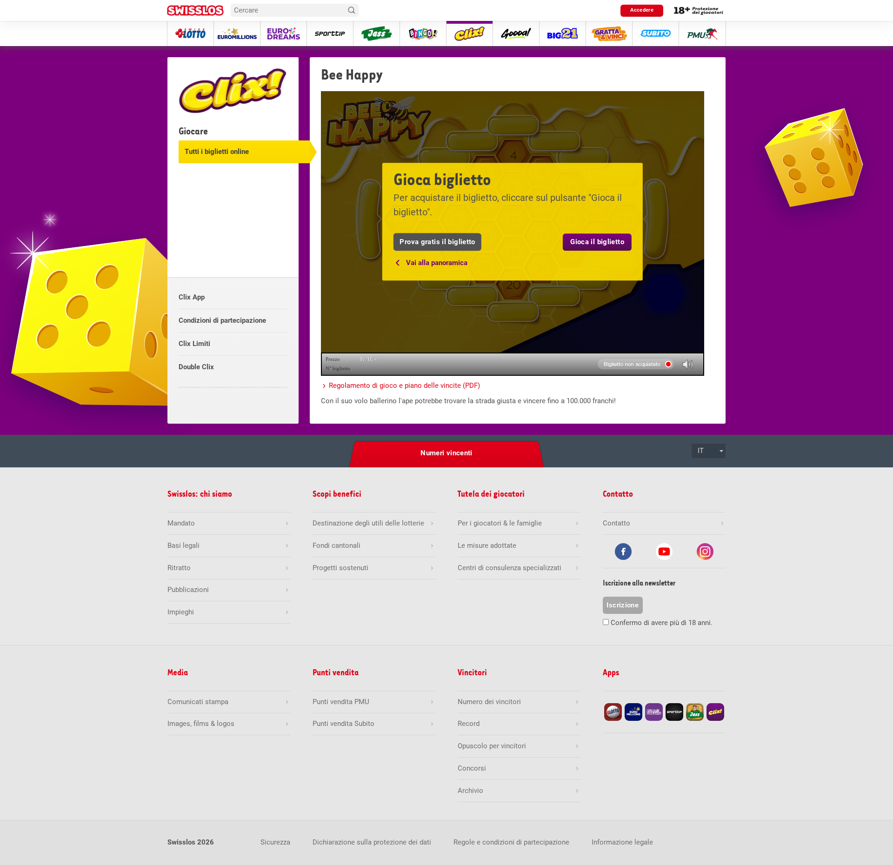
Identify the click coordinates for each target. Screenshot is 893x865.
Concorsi (472, 768)
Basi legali (183, 545)
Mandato (181, 523)
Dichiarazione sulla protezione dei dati (372, 842)
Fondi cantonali (336, 545)
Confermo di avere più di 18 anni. (662, 623)
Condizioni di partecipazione (222, 320)
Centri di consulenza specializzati (509, 568)
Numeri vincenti (446, 453)
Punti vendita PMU (341, 702)
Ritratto (179, 568)
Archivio (470, 790)
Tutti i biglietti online (217, 151)
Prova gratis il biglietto (437, 242)
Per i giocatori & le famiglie (500, 523)
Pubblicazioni (188, 590)
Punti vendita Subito (343, 723)
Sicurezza (275, 842)
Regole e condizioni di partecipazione (511, 842)
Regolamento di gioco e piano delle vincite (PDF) (404, 385)
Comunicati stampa (197, 702)
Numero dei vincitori (489, 702)
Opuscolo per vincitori (492, 746)
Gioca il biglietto (597, 242)
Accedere (641, 10)
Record (469, 723)
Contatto (616, 523)
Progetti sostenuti (340, 568)
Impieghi (180, 612)
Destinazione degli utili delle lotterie (368, 523)
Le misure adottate (487, 545)
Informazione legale (622, 842)
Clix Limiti (194, 343)
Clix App (192, 297)
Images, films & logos (200, 723)
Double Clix (196, 367)
